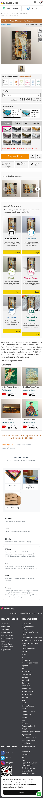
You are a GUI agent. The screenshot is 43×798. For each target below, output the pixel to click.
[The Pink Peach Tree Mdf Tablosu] (32, 376)
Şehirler (24, 717)
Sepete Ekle (15, 156)
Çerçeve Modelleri (28, 648)
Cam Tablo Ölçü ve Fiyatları (32, 638)
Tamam (21, 792)
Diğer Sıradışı (26, 735)
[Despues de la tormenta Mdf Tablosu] (11, 408)
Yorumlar (25, 754)
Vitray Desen (26, 729)
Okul (23, 700)
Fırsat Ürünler (27, 743)
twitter (8, 758)
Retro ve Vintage (28, 706)
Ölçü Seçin (7, 95)
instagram (9, 763)
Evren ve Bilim (27, 674)
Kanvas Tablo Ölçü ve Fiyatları (30, 633)
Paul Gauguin (6, 390)
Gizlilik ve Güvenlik (28, 774)
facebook (9, 752)
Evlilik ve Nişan (6, 644)
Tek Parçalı (5, 624)
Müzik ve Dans (27, 694)
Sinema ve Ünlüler (28, 712)
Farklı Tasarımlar (7, 647)
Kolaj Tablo (5, 629)
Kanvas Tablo (27, 624)
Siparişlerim (13, 613)
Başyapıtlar (26, 660)
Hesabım (22, 613)
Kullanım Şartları (27, 771)
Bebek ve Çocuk (7, 638)
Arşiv (23, 657)
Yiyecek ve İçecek (28, 726)
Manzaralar (26, 686)
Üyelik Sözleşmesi (28, 768)
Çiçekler (25, 666)
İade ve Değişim (31, 613)
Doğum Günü (5, 641)
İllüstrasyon (26, 683)
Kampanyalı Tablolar (29, 737)
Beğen (32, 157)
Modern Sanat (27, 689)
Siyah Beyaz (26, 714)
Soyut (24, 709)
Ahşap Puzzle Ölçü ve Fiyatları (30, 644)
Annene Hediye (6, 632)
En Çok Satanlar (27, 627)
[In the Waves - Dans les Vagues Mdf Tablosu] (11, 376)
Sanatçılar (25, 629)
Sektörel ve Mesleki (29, 740)
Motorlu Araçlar (27, 691)
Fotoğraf (25, 677)
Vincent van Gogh (29, 390)
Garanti (24, 757)
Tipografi (25, 723)
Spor (23, 720)
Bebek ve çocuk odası (30, 663)
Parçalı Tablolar (6, 650)
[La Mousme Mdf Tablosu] (32, 408)
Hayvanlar (25, 697)
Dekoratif (25, 669)
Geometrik (25, 680)
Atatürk (24, 651)
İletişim (40, 613)
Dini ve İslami (26, 671)
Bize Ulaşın (26, 751)
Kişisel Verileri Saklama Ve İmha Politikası (31, 764)
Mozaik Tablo (6, 627)
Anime (24, 654)
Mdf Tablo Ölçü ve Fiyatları (32, 640)
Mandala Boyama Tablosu (31, 732)
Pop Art (24, 703)
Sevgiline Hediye (7, 635)
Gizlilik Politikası (30, 784)
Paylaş (38, 157)
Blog (23, 760)
